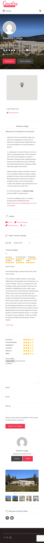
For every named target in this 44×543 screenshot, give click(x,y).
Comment (9, 363)
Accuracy (8, 340)
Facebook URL (7, 518)
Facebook (4, 537)
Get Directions (14, 113)
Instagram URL (12, 518)
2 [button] (17, 493)
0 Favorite (33, 50)
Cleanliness (9, 345)
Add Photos (9, 54)
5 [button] (23, 493)
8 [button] (29, 493)
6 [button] (25, 493)
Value (7, 353)
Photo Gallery (10, 358)
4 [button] (21, 493)
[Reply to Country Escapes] (6, 254)
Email (7, 397)
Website (8, 406)
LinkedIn (10, 537)
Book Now (9, 61)
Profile (27, 459)
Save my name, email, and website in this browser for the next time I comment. (21, 419)
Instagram (7, 537)
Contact (17, 459)
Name (7, 387)
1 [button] (14, 493)
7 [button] (27, 493)
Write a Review (25, 61)
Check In (8, 351)
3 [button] (19, 493)
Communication (11, 342)
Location (8, 348)
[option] (22, 481)
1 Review (20, 50)
